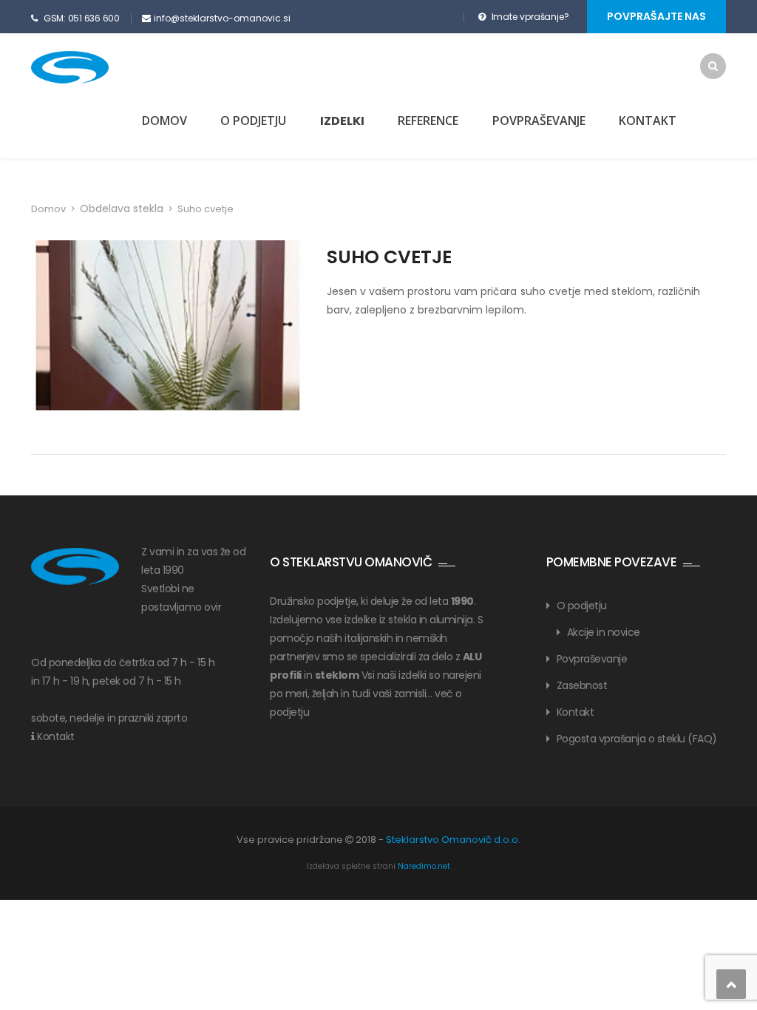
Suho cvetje (389, 257)
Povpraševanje (538, 120)
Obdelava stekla (121, 208)
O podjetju (253, 120)
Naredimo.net (424, 866)
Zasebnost (582, 685)
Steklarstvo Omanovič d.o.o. (453, 840)
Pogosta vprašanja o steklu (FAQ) (637, 738)
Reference (428, 120)
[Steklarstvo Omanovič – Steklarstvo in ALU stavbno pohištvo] (95, 67)
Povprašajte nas (656, 16)
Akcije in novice (603, 632)
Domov (164, 120)
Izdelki (342, 120)
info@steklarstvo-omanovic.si (222, 18)
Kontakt (647, 120)
